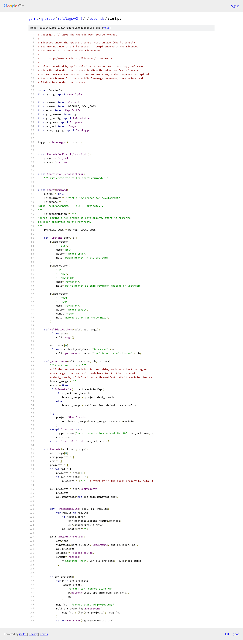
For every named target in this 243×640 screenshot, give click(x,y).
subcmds (97, 18)
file (106, 27)
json (236, 634)
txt (227, 634)
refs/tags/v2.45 (70, 18)
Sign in (235, 6)
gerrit (33, 18)
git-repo (48, 18)
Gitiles (23, 634)
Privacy (33, 634)
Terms (44, 634)
